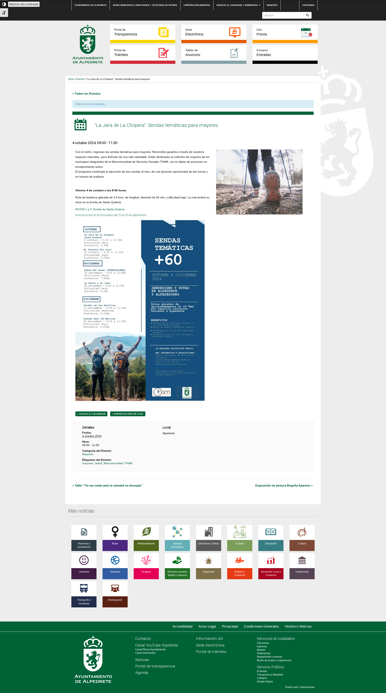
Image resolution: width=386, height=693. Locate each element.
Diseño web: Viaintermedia (300, 687)
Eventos (80, 79)
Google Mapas (265, 681)
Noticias (142, 659)
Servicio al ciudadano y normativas (238, 5)
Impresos (262, 646)
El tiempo (262, 671)
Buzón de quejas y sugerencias (274, 660)
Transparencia (125, 32)
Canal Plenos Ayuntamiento (150, 649)
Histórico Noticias (298, 626)
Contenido (308, 5)
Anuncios (192, 53)
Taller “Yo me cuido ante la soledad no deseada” (107, 485)
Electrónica (194, 32)
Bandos (261, 649)
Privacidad (230, 626)
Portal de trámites (211, 651)
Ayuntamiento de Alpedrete (91, 5)
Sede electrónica (210, 645)
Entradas (264, 53)
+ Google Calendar (91, 414)
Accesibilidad (182, 626)
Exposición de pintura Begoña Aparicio (284, 485)
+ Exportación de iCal (128, 414)
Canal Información (145, 653)
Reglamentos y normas (269, 656)
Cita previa (263, 643)
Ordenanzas (263, 653)
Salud (98, 463)
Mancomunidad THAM (118, 463)
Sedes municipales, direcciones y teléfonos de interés (145, 5)
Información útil (209, 638)
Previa (262, 32)
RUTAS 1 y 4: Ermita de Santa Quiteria (100, 209)
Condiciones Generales (261, 626)
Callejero (262, 678)
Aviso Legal (207, 626)
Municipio (272, 5)
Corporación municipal (197, 5)
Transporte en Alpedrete (270, 674)
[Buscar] (308, 15)
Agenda (141, 672)
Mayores (87, 454)
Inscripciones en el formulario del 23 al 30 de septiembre (110, 215)
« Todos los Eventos (86, 93)
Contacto (143, 638)
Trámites (121, 53)
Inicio (71, 79)
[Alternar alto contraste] (4, 4)
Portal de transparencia (155, 666)
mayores (87, 463)
